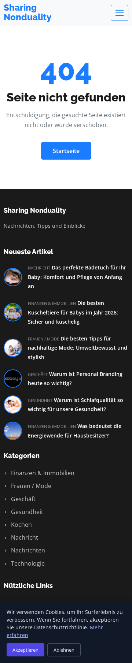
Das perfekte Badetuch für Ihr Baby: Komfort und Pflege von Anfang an (77, 277)
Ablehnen (64, 650)
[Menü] (119, 13)
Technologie (27, 563)
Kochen (21, 525)
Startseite (66, 151)
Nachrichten (27, 550)
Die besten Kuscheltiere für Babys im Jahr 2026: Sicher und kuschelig (73, 312)
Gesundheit (26, 512)
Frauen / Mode (30, 486)
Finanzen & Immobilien (42, 473)
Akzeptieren (25, 650)
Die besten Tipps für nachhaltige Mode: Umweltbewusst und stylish (77, 348)
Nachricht (24, 537)
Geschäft (23, 499)
